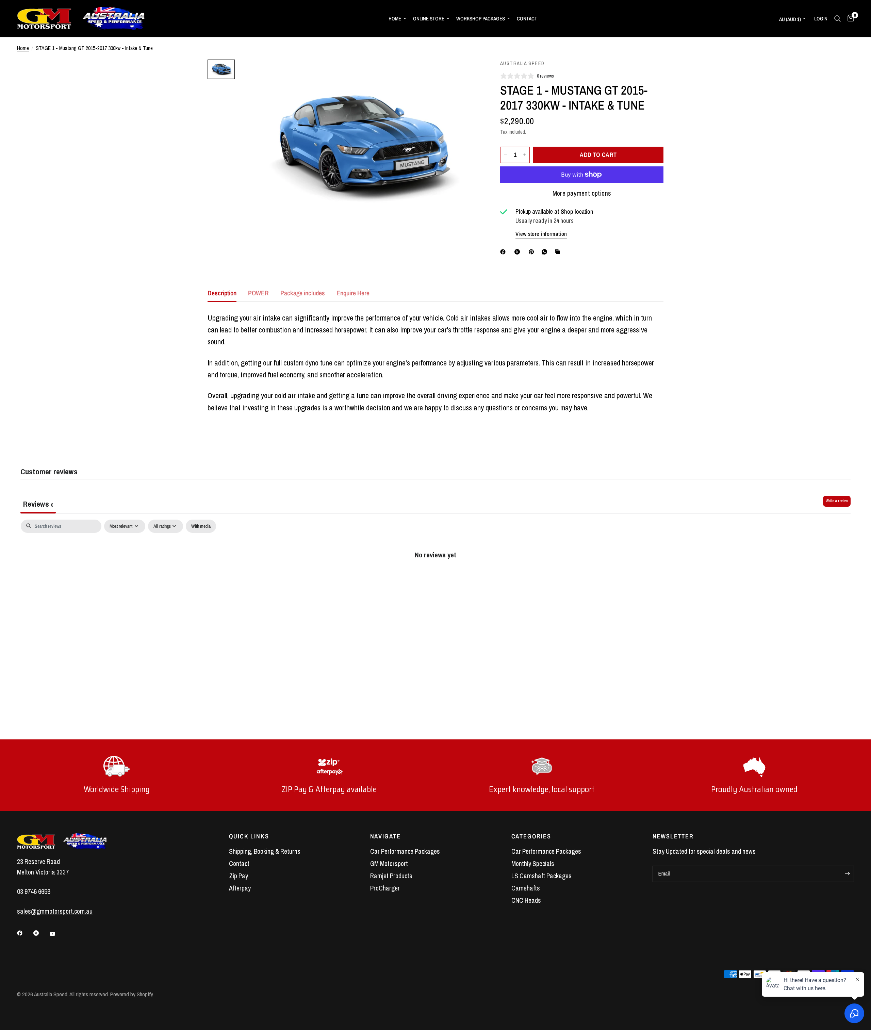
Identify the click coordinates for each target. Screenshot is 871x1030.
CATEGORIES (531, 836)
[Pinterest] (533, 252)
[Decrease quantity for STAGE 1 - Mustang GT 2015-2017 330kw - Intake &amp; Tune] (505, 155)
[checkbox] (201, 526)
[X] (518, 252)
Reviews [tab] (38, 503)
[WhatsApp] (546, 252)
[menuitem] (397, 18)
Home (395, 18)
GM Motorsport (389, 863)
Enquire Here (352, 293)
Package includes (302, 293)
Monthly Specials (532, 863)
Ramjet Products (391, 875)
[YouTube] (57, 933)
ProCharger (385, 888)
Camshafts (525, 888)
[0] (849, 18)
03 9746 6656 (33, 891)
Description (222, 293)
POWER (258, 293)
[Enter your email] (847, 874)
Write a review (837, 501)
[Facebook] (504, 252)
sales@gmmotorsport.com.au (55, 911)
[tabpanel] (435, 576)
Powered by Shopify (131, 994)
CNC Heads (526, 900)
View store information (541, 234)
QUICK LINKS (249, 836)
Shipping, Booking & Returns (264, 851)
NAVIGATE (385, 836)
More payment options (582, 193)
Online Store (428, 18)
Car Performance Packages (405, 851)
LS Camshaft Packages (541, 875)
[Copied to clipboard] (559, 252)
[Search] (837, 18)
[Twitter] (40, 933)
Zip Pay (238, 875)
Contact (527, 18)
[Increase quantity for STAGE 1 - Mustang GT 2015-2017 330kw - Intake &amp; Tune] (524, 155)
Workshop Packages (480, 18)
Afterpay (240, 888)
